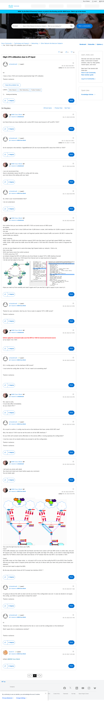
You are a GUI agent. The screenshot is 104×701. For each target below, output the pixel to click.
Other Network (13, 90)
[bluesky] (95, 687)
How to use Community (88, 73)
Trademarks (65, 693)
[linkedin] (77, 688)
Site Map (73, 693)
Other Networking (24, 90)
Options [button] (99, 44)
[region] (24, 696)
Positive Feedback (36, 90)
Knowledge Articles (87, 94)
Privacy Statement (7, 698)
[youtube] (83, 688)
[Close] (45, 693)
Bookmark (83, 44)
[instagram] (89, 688)
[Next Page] (40, 675)
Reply (71, 100)
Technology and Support (21, 43)
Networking (34, 43)
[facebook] (64, 688)
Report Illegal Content (84, 693)
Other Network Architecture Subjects (52, 43)
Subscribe (91, 44)
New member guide (87, 75)
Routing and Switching (11, 94)
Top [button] (4, 681)
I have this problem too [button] (12, 85)
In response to (17, 116)
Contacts (12, 686)
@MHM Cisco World (14, 659)
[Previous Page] (29, 675)
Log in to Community (88, 79)
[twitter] (70, 688)
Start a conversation (85, 26)
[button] (5, 101)
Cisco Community (6, 43)
